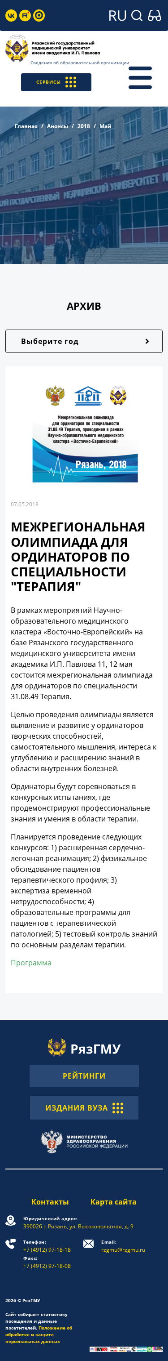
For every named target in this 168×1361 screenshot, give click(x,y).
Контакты (50, 1202)
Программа (31, 963)
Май (105, 126)
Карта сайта (113, 1202)
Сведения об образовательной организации (79, 62)
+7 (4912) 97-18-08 (47, 1262)
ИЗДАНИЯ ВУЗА (76, 1108)
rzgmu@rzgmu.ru (123, 1246)
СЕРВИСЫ (48, 82)
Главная (26, 126)
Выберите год (50, 341)
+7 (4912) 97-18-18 (47, 1246)
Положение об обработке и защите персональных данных (38, 1334)
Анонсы (57, 126)
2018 (84, 126)
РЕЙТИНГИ (84, 1076)
